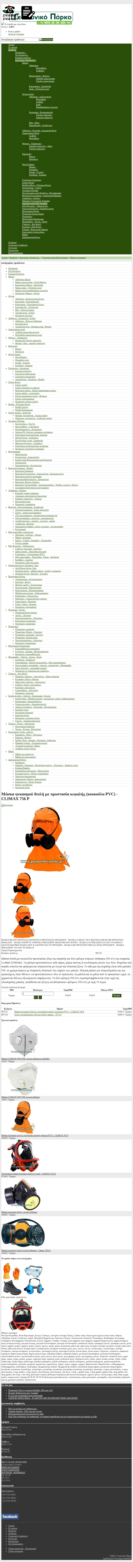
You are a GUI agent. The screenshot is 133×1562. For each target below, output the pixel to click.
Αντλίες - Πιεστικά (23, 615)
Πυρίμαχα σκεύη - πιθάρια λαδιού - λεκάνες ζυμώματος (38, 571)
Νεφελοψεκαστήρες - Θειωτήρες (29, 618)
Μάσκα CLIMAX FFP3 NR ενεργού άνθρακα (20, 1097)
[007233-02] (23, 904)
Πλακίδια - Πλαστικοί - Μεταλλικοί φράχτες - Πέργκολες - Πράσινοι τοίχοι (46, 765)
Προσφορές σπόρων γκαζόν (26, 401)
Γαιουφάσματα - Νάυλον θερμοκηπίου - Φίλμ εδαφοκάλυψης (40, 662)
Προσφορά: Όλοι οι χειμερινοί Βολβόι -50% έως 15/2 (30, 1390)
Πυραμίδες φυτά (22, 360)
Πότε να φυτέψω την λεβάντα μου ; (23, 1409)
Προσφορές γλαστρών (24, 693)
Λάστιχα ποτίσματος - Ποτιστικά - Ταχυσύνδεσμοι (35, 707)
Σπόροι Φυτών (14, 382)
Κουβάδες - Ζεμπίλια (24, 560)
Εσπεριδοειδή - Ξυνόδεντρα (26, 307)
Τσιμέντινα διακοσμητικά (25, 776)
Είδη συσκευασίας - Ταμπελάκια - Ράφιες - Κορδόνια (37, 557)
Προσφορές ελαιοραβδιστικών (27, 654)
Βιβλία (11, 751)
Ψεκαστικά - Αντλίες (16, 610)
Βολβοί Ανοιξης (21, 407)
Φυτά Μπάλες (21, 357)
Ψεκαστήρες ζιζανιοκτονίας (26, 637)
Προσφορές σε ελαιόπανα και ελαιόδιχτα (32, 671)
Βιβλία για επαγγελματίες (25, 757)
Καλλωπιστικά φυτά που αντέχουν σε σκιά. (26, 1414)
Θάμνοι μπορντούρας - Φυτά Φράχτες (31, 282)
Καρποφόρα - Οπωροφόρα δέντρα (29, 304)
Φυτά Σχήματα (14, 354)
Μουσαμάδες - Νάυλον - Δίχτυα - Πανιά (25, 657)
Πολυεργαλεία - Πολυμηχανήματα (29, 590)
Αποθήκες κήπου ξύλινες (25, 749)
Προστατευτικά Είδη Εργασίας (55, 257)
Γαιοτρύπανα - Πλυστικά (25, 601)
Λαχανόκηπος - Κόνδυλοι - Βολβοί (29, 379)
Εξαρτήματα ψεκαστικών (25, 621)
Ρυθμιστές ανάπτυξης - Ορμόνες (28, 499)
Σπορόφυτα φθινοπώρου (25, 374)
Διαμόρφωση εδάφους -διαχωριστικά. (30, 779)
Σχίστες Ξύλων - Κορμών (25, 604)
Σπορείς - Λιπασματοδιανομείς (27, 721)
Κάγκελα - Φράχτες (23, 737)
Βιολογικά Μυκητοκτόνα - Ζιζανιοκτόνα (32, 479)
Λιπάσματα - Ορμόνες (17, 490)
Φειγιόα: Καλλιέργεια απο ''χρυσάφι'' (23, 1393)
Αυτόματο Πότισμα (16, 421)
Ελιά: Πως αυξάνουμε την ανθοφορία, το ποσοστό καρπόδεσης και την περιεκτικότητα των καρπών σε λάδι (52, 1416)
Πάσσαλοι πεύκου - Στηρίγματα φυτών (31, 743)
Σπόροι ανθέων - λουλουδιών (27, 393)
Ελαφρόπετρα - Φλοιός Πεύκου (28, 782)
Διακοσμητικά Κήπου (17, 760)
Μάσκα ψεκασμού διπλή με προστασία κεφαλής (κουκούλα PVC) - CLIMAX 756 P (49, 1012)
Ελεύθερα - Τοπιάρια (23, 365)
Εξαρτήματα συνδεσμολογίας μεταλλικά (31, 446)
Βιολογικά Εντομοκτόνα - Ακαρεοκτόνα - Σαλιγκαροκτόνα (39, 474)
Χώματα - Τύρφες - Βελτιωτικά (21, 724)
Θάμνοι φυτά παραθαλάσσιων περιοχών (31, 290)
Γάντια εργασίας (22, 543)
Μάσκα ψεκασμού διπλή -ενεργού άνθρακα (19, 1212)
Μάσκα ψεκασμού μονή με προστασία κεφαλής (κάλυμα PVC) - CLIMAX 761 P (34, 1135)
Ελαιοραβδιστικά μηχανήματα (27, 649)
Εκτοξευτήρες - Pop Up (25, 424)
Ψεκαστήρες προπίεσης (24, 629)
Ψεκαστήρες (13, 626)
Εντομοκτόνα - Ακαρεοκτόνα (27, 457)
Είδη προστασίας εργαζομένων (20, 532)
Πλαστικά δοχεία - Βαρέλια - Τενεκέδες (31, 574)
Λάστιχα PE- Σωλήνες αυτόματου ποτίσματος (34, 432)
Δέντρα (11, 296)
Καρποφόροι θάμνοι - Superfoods (29, 285)
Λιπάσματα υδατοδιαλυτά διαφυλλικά (31, 496)
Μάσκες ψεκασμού (78, 257)
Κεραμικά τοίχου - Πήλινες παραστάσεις (32, 773)
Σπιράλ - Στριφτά (22, 363)
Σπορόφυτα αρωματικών (25, 376)
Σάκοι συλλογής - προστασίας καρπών (31, 668)
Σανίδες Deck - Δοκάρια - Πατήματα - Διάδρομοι (35, 740)
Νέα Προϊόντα (14, 271)
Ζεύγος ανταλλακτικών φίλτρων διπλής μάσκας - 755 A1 (37, 1015)
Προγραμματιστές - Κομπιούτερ (28, 429)
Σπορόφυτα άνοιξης (23, 371)
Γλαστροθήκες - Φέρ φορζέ (26, 690)
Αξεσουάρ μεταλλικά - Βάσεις (27, 746)
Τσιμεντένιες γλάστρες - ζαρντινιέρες (30, 682)
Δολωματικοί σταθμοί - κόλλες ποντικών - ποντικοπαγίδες (39, 526)
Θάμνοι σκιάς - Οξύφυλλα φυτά (28, 288)
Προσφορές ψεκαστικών (25, 624)
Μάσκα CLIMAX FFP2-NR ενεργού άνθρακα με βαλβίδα (25, 1059)
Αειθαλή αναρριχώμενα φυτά (27, 332)
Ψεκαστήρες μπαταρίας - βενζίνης (29, 635)
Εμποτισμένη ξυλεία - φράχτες (20, 732)
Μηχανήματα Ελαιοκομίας (19, 646)
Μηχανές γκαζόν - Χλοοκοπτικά (28, 585)
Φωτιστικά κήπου (22, 787)
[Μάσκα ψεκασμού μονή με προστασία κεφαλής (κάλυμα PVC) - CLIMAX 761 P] (23, 1133)
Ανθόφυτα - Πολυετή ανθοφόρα (28, 321)
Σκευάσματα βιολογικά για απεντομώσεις (32, 488)
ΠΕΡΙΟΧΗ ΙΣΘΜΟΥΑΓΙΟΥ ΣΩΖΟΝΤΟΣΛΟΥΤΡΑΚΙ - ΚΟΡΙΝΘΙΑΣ (13, 1470)
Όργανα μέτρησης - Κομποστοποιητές (31, 704)
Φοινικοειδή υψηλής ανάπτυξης (28, 340)
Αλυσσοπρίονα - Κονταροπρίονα (28, 579)
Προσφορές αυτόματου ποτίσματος (29, 449)
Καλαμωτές (20, 762)
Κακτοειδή (12, 346)
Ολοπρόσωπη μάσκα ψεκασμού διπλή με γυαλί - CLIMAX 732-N (28, 1174)
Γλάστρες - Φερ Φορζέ (17, 674)
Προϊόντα (13, 257)
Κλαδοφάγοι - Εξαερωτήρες (26, 596)
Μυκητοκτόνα (21, 454)
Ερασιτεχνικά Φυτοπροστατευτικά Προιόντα (33, 460)
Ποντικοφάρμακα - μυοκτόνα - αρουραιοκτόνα (34, 518)
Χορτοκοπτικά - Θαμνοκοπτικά (28, 587)
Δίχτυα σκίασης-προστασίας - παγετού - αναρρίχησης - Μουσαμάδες (43, 665)
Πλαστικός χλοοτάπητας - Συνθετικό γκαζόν (33, 418)
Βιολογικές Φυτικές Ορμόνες (27, 482)
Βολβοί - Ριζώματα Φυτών (19, 404)
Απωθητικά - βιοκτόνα (24, 524)
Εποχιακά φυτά (21, 324)
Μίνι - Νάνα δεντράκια (24, 310)
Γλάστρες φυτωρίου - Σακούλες (28, 549)
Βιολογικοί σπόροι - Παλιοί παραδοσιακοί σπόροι (35, 390)
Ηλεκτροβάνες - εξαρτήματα (27, 426)
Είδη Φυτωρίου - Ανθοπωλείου (21, 546)
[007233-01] (23, 937)
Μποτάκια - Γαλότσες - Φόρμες (28, 535)
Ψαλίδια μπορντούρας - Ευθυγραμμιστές (31, 593)
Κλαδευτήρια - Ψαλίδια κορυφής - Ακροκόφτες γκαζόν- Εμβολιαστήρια (44, 699)
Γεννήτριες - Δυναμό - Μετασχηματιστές (32, 651)
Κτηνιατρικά (20, 529)
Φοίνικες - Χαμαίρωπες (18, 338)
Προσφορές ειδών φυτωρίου (27, 563)
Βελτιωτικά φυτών (23, 501)
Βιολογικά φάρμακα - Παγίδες (20, 468)
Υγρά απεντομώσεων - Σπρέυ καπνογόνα (32, 510)
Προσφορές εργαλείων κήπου (27, 718)
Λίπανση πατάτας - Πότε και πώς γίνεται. (25, 1411)
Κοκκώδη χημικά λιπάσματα (27, 493)
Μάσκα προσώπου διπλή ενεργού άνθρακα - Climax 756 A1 (26, 1250)
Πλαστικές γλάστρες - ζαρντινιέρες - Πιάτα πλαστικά (37, 676)
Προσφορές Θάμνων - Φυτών (27, 293)
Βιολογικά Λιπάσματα (24, 471)
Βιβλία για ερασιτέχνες (24, 754)
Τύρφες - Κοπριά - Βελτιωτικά (28, 729)
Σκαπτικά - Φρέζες (23, 582)
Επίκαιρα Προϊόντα (16, 274)
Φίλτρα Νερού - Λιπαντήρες (27, 438)
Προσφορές (13, 268)
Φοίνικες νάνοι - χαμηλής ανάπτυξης (30, 343)
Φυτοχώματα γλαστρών (25, 726)
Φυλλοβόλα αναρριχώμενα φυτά (28, 335)
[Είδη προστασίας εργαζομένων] (23, 1294)
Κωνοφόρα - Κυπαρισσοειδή (27, 302)
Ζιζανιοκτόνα (20, 463)
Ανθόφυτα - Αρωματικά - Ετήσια (21, 318)
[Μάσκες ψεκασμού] (23, 1330)
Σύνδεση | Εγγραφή (16, 34)
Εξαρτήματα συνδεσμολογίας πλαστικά (31, 435)
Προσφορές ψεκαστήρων (25, 643)
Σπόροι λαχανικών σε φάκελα (27, 388)
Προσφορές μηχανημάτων (26, 607)
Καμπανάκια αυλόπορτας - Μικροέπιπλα (32, 771)
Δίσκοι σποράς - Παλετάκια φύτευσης (31, 551)
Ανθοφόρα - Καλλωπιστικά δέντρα (29, 299)
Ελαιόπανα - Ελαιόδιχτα (25, 660)
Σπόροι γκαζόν (21, 385)
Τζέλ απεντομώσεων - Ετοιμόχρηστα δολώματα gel (36, 515)
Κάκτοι (18, 349)
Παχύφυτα (19, 352)
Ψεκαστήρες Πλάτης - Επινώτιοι (28, 632)
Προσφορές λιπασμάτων (25, 504)
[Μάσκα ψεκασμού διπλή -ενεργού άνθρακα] (23, 1209)
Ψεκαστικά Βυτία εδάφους (26, 612)
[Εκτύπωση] (7, 805)
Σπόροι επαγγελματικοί (24, 399)
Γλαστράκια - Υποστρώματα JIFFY (30, 554)
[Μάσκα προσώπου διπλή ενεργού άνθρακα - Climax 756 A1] (23, 1248)
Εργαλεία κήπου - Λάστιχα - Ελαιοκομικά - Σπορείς (29, 696)
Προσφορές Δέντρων (24, 315)
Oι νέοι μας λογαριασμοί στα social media (25, 1395)
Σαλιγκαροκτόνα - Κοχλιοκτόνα (28, 465)
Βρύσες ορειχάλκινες (24, 785)
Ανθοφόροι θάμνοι (22, 279)
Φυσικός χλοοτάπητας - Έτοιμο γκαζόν (31, 415)
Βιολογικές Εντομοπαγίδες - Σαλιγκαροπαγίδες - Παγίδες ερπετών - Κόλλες (46, 485)
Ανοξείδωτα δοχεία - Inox (26, 568)
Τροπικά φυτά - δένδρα (24, 313)
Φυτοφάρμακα (14, 451)
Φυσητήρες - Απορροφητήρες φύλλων (31, 599)
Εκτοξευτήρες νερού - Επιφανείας (29, 440)
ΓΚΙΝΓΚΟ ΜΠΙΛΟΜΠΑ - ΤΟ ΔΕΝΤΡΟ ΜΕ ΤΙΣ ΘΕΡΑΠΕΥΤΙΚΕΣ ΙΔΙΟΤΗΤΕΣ (43, 1398)
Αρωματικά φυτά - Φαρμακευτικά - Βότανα (33, 327)
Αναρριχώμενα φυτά (16, 329)
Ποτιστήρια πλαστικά (24, 712)
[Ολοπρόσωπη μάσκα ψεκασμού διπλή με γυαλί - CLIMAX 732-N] (23, 1171)
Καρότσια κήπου (22, 715)
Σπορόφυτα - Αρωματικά (18, 368)
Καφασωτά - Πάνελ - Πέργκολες (28, 735)
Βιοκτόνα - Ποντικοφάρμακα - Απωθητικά (25, 507)
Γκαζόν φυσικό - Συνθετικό (19, 413)
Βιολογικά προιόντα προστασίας (28, 476)
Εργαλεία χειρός (22, 710)
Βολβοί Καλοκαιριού (24, 410)
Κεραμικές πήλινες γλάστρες (27, 679)
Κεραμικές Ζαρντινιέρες (25, 687)
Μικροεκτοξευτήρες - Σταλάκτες (29, 443)
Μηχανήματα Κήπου (16, 576)
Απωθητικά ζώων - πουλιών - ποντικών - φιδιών (35, 521)
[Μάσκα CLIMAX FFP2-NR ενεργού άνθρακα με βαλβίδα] (23, 1056)
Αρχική (4, 257)
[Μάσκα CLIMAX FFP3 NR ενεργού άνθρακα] (23, 1094)
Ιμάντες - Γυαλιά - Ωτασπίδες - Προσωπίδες (33, 540)
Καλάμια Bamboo (22, 768)
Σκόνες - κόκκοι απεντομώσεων (28, 513)
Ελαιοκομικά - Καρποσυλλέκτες (28, 701)
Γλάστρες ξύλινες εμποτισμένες (28, 685)
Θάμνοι (11, 277)
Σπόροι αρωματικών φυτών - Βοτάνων (31, 396)
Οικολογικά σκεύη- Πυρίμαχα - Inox (23, 565)
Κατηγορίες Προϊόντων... (30, 257)
